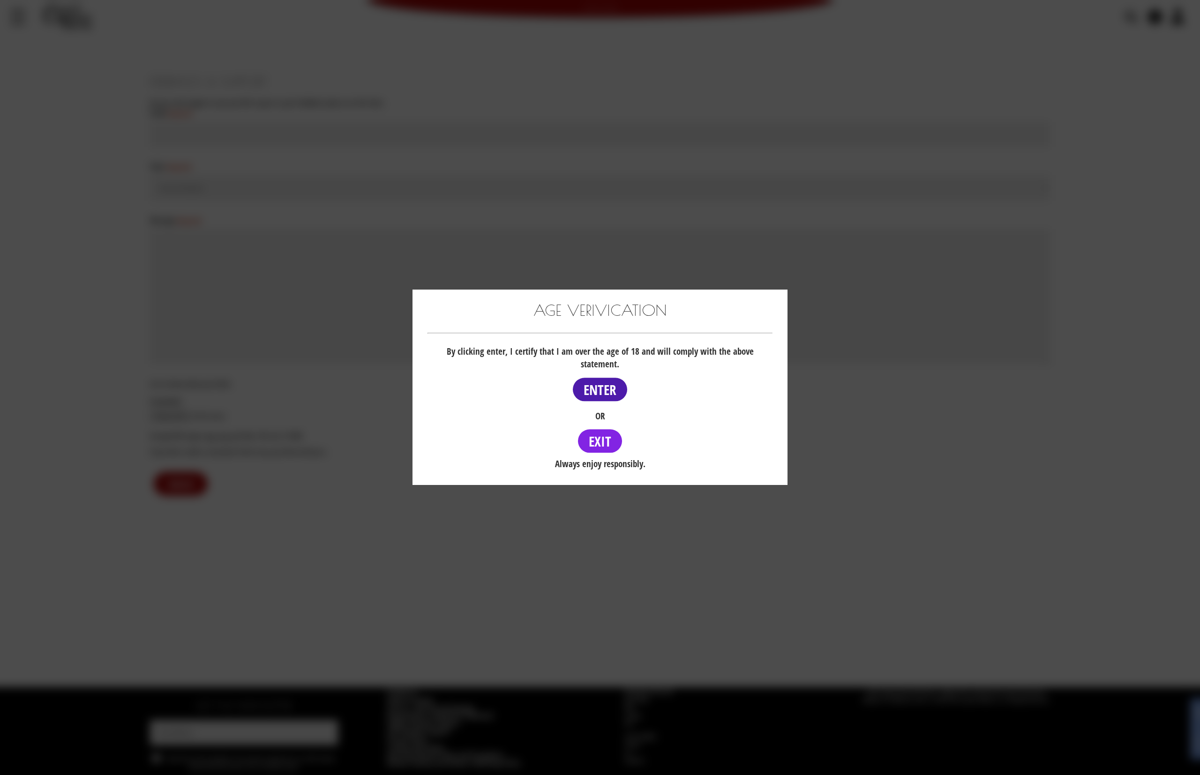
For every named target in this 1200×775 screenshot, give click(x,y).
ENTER (600, 389)
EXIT (600, 441)
